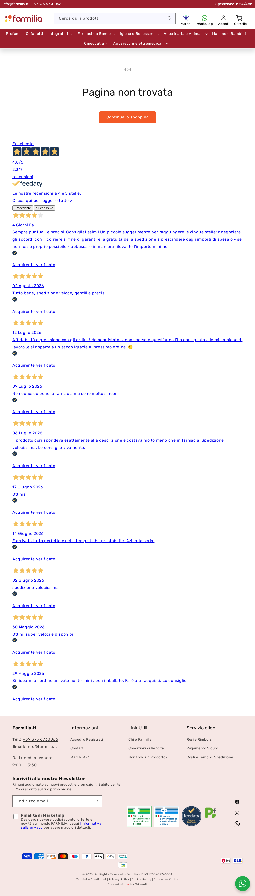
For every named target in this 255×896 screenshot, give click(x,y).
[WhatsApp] (204, 17)
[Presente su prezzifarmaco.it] (210, 818)
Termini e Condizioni (91, 879)
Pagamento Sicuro (202, 748)
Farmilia (132, 874)
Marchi (186, 24)
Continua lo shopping (127, 117)
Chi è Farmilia (140, 739)
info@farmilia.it (15, 4)
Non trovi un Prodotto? (147, 757)
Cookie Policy (141, 879)
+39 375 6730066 (40, 739)
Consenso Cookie (166, 879)
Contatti (77, 748)
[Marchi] (186, 17)
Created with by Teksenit (127, 884)
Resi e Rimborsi (200, 739)
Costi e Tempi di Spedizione (210, 757)
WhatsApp (204, 24)
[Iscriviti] (96, 801)
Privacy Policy (119, 879)
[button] (239, 17)
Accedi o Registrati (86, 739)
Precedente (22, 208)
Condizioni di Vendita (146, 748)
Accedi (223, 24)
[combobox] (114, 18)
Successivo (44, 208)
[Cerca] (169, 18)
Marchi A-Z (79, 757)
